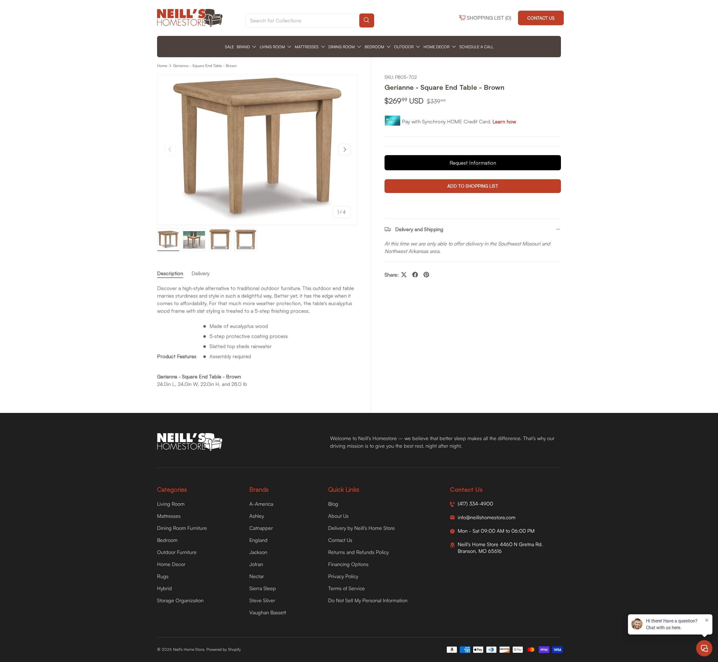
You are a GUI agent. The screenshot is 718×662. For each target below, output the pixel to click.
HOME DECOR (437, 46)
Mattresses (169, 516)
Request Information (473, 163)
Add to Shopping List (472, 186)
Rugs (163, 576)
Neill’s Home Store (188, 649)
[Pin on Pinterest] (426, 274)
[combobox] (309, 20)
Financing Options (348, 564)
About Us (338, 516)
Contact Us (540, 18)
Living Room (171, 504)
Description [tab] (170, 273)
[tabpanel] (257, 336)
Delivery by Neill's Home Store (361, 528)
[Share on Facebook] (415, 274)
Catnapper (261, 528)
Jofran (256, 564)
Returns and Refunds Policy (358, 552)
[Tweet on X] (403, 274)
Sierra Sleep (262, 588)
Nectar (256, 576)
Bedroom (167, 540)
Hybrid (164, 588)
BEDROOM (374, 46)
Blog (333, 504)
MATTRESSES (307, 46)
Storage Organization (180, 600)
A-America (261, 504)
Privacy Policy (343, 576)
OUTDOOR (404, 46)
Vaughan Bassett (267, 612)
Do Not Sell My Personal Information (368, 600)
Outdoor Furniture (177, 552)
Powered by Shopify (223, 649)
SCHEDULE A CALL (476, 46)
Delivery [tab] (201, 273)
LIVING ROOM (272, 46)
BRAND (243, 46)
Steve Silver (262, 600)
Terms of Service (346, 588)
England (258, 540)
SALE (229, 46)
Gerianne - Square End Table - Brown (205, 66)
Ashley (256, 516)
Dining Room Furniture (182, 528)
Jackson (258, 552)
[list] (257, 149)
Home (162, 66)
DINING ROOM (341, 46)
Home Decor (171, 564)
